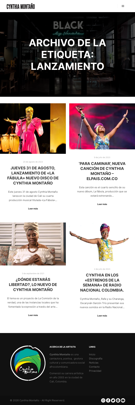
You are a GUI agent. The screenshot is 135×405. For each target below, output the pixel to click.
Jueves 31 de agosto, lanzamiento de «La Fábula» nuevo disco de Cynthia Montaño (33, 175)
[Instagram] (103, 400)
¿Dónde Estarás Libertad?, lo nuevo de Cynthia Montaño (33, 284)
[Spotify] (118, 400)
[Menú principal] (123, 6)
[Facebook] (108, 400)
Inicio (92, 354)
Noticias (93, 362)
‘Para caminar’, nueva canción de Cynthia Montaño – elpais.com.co (102, 171)
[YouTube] (123, 400)
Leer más (33, 208)
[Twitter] (113, 400)
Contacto (94, 366)
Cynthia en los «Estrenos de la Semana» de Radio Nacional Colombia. (102, 283)
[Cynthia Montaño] (21, 6)
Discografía (95, 358)
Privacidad (95, 370)
